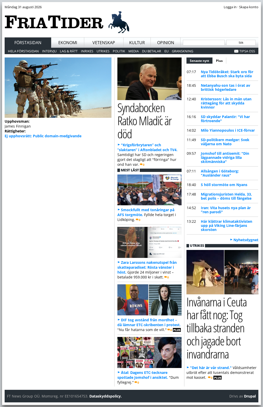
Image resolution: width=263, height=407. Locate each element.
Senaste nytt (201, 61)
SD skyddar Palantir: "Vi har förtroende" (225, 118)
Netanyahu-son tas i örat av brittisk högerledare (225, 87)
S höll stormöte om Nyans (224, 184)
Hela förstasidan (23, 51)
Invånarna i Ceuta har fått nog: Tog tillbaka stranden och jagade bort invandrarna (216, 327)
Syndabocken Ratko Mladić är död (144, 120)
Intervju (49, 51)
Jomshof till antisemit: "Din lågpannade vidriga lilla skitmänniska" (225, 157)
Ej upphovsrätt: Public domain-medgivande (43, 135)
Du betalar (151, 51)
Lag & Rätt (69, 51)
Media (133, 51)
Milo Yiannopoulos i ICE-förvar (228, 130)
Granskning (182, 51)
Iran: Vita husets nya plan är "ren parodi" (226, 209)
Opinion (165, 42)
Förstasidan (27, 42)
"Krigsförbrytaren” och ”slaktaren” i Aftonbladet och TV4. (147, 147)
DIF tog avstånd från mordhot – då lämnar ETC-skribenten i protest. (149, 322)
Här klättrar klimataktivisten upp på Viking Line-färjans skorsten (226, 225)
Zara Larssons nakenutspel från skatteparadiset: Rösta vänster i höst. (147, 267)
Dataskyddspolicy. (105, 396)
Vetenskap (103, 42)
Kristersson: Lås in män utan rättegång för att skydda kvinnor (226, 103)
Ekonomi (67, 42)
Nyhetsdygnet (245, 239)
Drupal (250, 396)
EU (166, 51)
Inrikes (87, 51)
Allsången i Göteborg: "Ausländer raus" (220, 173)
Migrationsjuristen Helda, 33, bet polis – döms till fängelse (226, 196)
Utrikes (103, 51)
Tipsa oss (247, 51)
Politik (119, 51)
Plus (219, 61)
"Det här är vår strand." (211, 367)
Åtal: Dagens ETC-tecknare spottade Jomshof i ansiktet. (142, 375)
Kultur (137, 42)
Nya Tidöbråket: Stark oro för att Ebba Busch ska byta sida (227, 73)
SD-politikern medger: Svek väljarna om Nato (225, 141)
